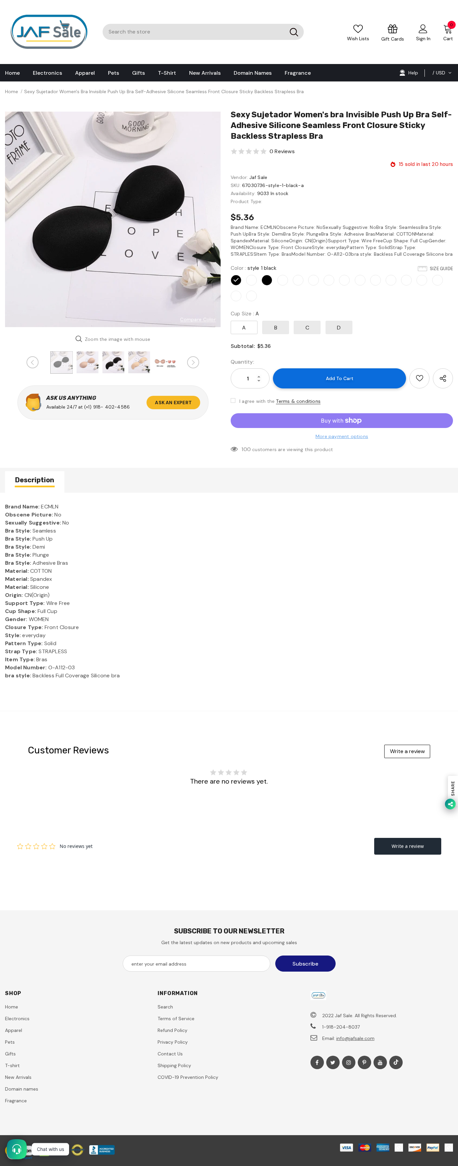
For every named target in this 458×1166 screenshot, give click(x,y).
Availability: (243, 193)
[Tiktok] (396, 1062)
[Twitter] (333, 1062)
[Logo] (49, 32)
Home (11, 91)
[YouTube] (380, 1062)
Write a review (407, 751)
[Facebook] (317, 1062)
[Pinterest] (364, 1062)
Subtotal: (243, 346)
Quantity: (242, 361)
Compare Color (198, 319)
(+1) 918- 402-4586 (107, 407)
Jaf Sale (258, 177)
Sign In (423, 39)
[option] (113, 219)
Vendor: (239, 177)
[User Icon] (423, 28)
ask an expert (173, 403)
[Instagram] (348, 1062)
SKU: (236, 185)
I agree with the (257, 401)
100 (246, 449)
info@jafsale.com (355, 1038)
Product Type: (247, 201)
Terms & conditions (298, 401)
